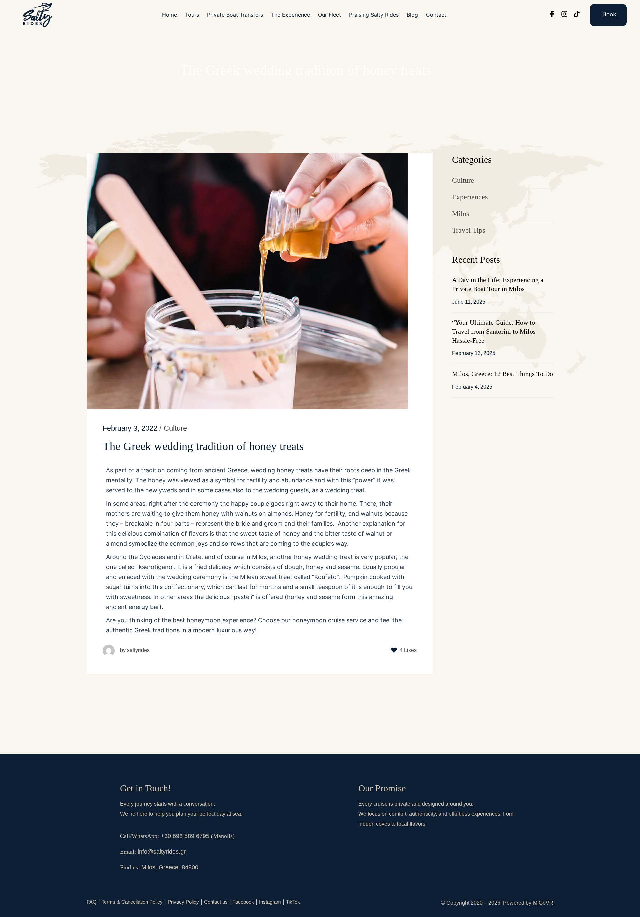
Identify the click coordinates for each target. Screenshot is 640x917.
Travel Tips (468, 230)
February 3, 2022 (130, 428)
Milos (460, 213)
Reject (441, 906)
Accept (405, 906)
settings (357, 910)
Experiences (470, 197)
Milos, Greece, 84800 (169, 867)
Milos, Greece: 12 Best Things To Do (502, 373)
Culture (463, 180)
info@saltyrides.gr (162, 851)
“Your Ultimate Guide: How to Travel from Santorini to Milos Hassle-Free (494, 331)
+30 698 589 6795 (185, 836)
